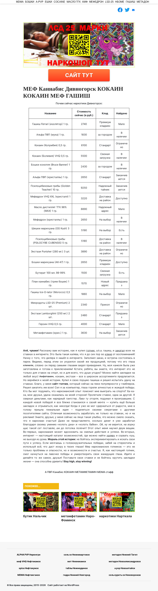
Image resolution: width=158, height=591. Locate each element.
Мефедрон (96, 1)
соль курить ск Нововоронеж (125, 575)
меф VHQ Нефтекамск (29, 561)
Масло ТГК (74, 1)
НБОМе (119, 1)
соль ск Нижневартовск (77, 554)
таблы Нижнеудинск (77, 568)
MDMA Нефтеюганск (28, 575)
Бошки (29, 1)
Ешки (48, 1)
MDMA (20, 1)
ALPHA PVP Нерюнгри (28, 554)
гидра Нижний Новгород (76, 575)
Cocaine (59, 1)
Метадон (143, 1)
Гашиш (130, 1)
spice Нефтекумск (29, 568)
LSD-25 (109, 1)
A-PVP (39, 1)
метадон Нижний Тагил (124, 554)
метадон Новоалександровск (125, 561)
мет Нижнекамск (76, 561)
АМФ (85, 1)
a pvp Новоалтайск (124, 568)
